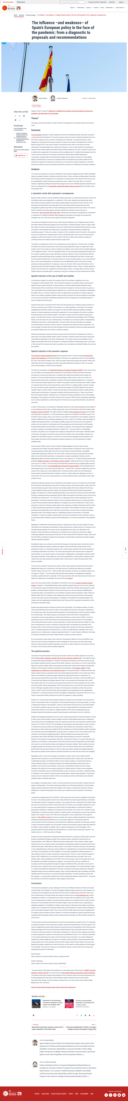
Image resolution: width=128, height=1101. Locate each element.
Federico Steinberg (62, 98)
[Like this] (33, 1015)
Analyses (21, 15)
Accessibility (84, 1093)
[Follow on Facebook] (106, 1095)
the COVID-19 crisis (44, 817)
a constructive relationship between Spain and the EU (64, 186)
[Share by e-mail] (15, 120)
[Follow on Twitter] (110, 1095)
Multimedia (109, 7)
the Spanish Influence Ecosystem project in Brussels (78, 973)
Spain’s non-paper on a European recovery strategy (54, 461)
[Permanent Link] (20, 120)
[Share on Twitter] (20, 116)
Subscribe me (21, 155)
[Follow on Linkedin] (119, 1095)
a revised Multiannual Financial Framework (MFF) (63, 466)
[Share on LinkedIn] (24, 116)
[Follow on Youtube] (123, 1095)
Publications (80, 7)
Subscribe (112, 2)
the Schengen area (83, 895)
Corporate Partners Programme (97, 2)
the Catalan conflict (79, 668)
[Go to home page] (13, 7)
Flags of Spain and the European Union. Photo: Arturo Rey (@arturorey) (53, 987)
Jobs (91, 1093)
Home (15, 15)
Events (102, 7)
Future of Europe (30, 15)
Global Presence (21, 2)
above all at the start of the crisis (50, 212)
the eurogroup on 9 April (77, 412)
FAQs (76, 1093)
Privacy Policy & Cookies (58, 1093)
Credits (71, 1093)
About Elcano (119, 7)
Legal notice (45, 1093)
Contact (37, 1093)
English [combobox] (121, 2)
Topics (72, 7)
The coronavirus (36, 135)
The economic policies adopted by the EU (44, 356)
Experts (88, 7)
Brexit (71, 578)
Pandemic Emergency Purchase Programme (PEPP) (66, 370)
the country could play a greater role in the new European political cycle (59, 658)
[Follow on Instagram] (115, 1095)
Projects (96, 7)
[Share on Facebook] (15, 116)
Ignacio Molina (43, 98)
